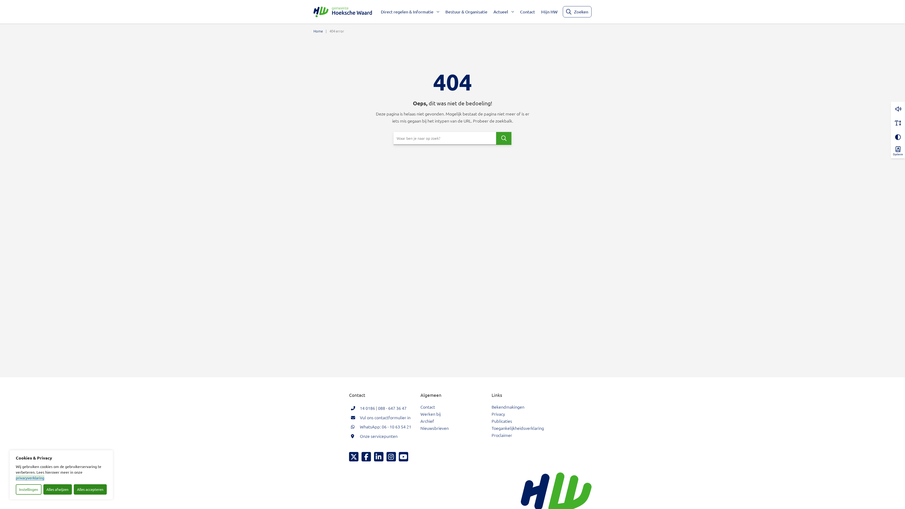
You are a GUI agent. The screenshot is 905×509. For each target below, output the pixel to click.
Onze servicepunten (379, 436)
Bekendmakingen (508, 407)
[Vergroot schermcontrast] (898, 137)
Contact (527, 11)
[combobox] (452, 138)
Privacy (498, 414)
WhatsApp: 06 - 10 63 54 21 (385, 426)
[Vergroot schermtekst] (898, 123)
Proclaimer (502, 435)
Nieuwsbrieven (434, 428)
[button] (898, 109)
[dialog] (61, 475)
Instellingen (28, 489)
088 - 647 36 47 (392, 408)
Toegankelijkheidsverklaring (518, 428)
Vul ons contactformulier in (385, 417)
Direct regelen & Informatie (407, 11)
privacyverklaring (30, 477)
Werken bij (430, 414)
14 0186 (367, 408)
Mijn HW (549, 11)
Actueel (501, 11)
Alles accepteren (90, 489)
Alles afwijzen (57, 489)
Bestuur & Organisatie (466, 11)
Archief (427, 421)
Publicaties (502, 421)
